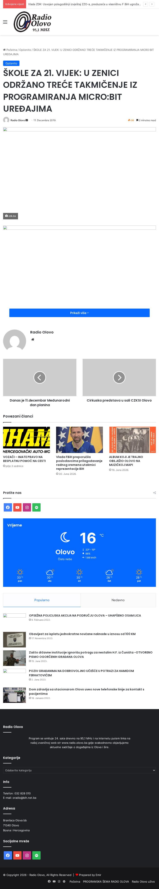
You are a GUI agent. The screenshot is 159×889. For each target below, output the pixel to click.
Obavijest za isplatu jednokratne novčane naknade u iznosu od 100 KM (82, 634)
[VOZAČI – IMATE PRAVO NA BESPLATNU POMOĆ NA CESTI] (26, 440)
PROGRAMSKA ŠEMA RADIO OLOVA (106, 881)
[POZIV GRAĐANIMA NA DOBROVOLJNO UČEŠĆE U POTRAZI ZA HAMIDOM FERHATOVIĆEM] (14, 676)
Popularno (41, 600)
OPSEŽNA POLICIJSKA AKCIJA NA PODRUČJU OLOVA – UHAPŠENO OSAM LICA (85, 615)
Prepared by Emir (90, 875)
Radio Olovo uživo (143, 881)
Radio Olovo (18, 120)
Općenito (25, 49)
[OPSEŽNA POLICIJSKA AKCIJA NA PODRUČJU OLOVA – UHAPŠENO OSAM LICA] (14, 621)
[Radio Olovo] (32, 21)
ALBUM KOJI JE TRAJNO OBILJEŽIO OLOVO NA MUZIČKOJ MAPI (126, 461)
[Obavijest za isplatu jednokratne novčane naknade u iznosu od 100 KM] (14, 639)
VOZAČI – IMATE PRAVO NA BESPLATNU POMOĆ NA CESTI (24, 459)
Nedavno (118, 600)
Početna (11, 49)
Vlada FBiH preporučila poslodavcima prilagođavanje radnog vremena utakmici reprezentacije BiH (79, 463)
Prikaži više (78, 313)
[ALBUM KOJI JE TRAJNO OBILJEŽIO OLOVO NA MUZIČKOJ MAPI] (132, 440)
